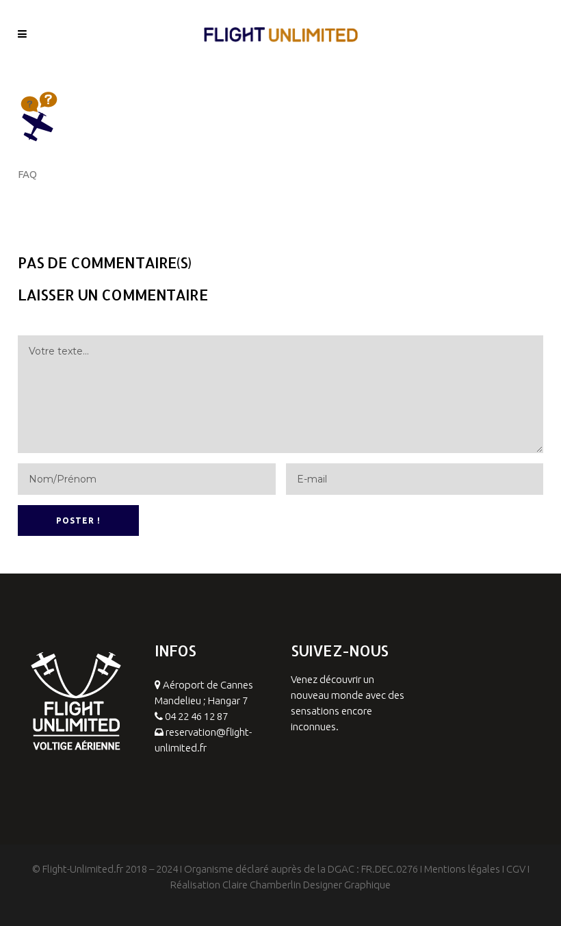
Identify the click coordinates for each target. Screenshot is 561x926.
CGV (515, 869)
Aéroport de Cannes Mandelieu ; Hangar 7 (204, 692)
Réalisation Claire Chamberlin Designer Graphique (280, 884)
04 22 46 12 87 (196, 716)
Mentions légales (462, 869)
